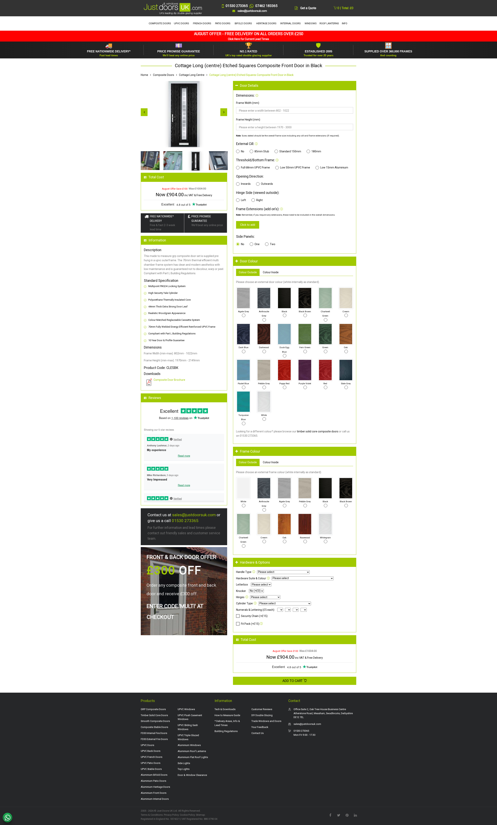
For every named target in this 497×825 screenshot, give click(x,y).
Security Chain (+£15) (254, 616)
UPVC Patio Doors (150, 763)
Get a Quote (308, 8)
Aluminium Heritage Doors (155, 786)
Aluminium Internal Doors (155, 798)
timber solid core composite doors (317, 431)
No (242, 151)
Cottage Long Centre (191, 74)
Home (144, 74)
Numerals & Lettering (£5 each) (255, 609)
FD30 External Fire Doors (154, 739)
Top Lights (183, 769)
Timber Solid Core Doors (154, 715)
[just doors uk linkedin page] (355, 814)
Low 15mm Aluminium (334, 167)
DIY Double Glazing (262, 715)
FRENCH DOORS (202, 23)
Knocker (241, 591)
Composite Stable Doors (154, 727)
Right (259, 200)
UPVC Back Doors (150, 751)
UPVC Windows (186, 709)
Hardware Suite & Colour (251, 578)
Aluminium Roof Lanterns (192, 751)
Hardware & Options (255, 562)
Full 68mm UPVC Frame (255, 167)
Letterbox (242, 584)
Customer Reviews (261, 709)
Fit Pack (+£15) (250, 623)
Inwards (246, 183)
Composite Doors (163, 74)
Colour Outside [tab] (248, 272)
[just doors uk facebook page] (330, 814)
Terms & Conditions (152, 814)
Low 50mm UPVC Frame (295, 167)
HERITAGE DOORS (266, 23)
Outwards (267, 183)
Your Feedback (259, 727)
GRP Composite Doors (153, 709)
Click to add (247, 224)
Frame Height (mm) (248, 119)
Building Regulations (226, 731)
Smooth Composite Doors (155, 721)
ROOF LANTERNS (329, 23)
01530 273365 (185, 520)
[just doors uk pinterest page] (346, 814)
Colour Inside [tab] (271, 272)
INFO (344, 23)
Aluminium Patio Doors (153, 780)
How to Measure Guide (227, 715)
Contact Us (257, 733)
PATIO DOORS (222, 23)
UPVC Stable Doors (151, 769)
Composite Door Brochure (169, 379)
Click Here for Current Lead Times (248, 39)
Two (272, 244)
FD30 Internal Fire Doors (154, 733)
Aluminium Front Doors (153, 792)
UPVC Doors (147, 745)
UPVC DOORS (181, 23)
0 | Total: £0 (345, 8)
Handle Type (243, 571)
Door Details (249, 86)
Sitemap (200, 814)
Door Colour (249, 261)
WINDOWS (311, 23)
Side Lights (184, 763)
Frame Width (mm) (247, 102)
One (257, 244)
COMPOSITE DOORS (160, 23)
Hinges (240, 597)
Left (243, 200)
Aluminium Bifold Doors (154, 774)
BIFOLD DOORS (243, 23)
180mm (316, 151)
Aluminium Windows (189, 745)
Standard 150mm (290, 151)
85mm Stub (262, 151)
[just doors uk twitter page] (338, 814)
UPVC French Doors (151, 757)
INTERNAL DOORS (290, 23)
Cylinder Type (244, 603)
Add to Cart (292, 681)
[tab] (294, 85)
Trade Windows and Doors (266, 721)
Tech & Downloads (225, 709)
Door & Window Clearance (192, 775)
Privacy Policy (171, 814)
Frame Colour (250, 451)
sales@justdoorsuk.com (194, 515)
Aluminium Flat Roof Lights (193, 757)
